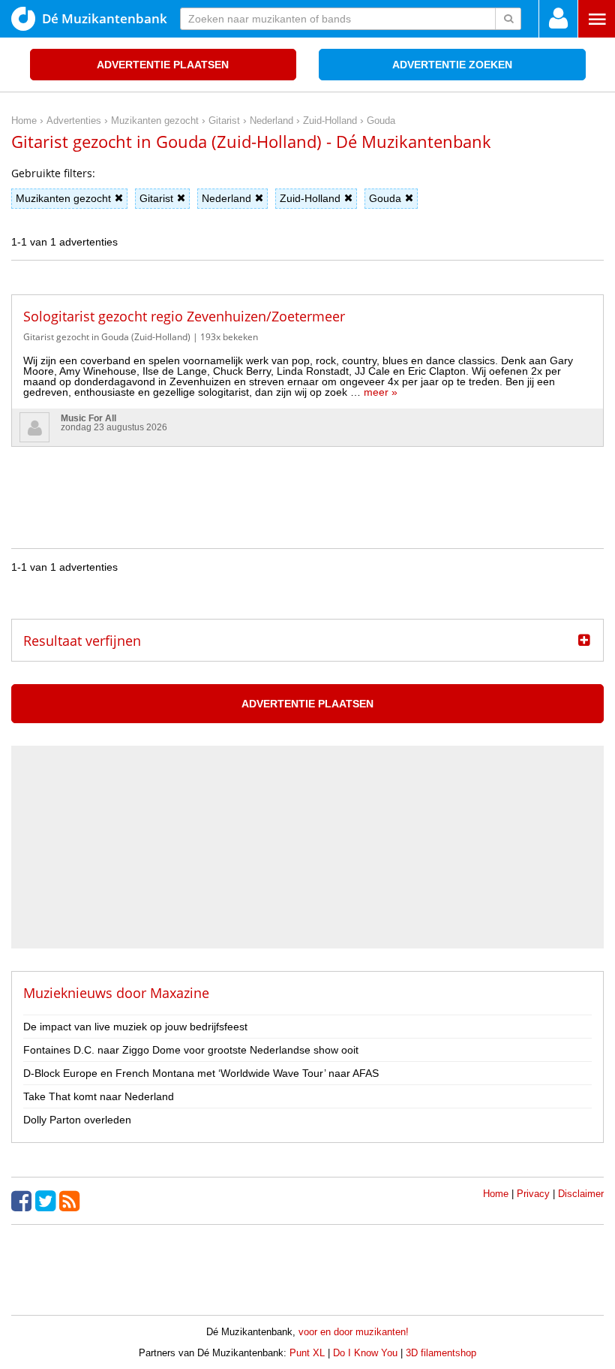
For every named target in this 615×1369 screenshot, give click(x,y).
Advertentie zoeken (452, 65)
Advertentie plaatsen (163, 65)
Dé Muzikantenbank (104, 18)
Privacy (533, 1193)
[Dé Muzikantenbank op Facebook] (23, 1201)
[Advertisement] (307, 480)
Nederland (226, 198)
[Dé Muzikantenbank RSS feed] (71, 1201)
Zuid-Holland (310, 198)
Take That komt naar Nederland (98, 1096)
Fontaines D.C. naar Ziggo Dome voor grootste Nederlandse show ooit (190, 1050)
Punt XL (307, 1352)
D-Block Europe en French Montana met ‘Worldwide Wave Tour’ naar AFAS (201, 1073)
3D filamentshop (441, 1352)
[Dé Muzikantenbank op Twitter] (47, 1201)
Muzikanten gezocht (63, 198)
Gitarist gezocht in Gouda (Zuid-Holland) (106, 336)
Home (495, 1193)
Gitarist (156, 198)
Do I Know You (365, 1352)
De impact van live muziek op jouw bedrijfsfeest (135, 1027)
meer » (381, 392)
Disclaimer (581, 1193)
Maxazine (179, 993)
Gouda (385, 198)
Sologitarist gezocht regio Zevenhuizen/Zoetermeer (184, 316)
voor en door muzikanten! (353, 1331)
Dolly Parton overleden (77, 1120)
